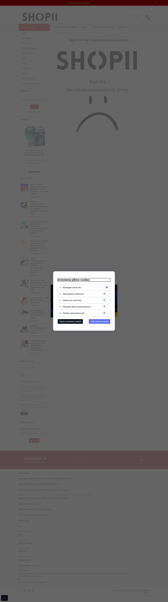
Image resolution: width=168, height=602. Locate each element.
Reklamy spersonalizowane (73, 313)
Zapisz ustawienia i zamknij (70, 321)
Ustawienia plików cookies (74, 279)
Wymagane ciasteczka (72, 287)
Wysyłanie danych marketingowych (77, 307)
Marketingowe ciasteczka (73, 294)
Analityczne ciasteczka (72, 300)
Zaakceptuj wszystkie (99, 321)
